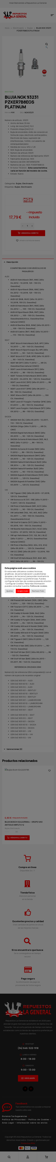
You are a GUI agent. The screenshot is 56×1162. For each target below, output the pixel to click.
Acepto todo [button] (22, 591)
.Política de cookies (38, 586)
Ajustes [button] (9, 591)
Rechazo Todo (38, 591)
